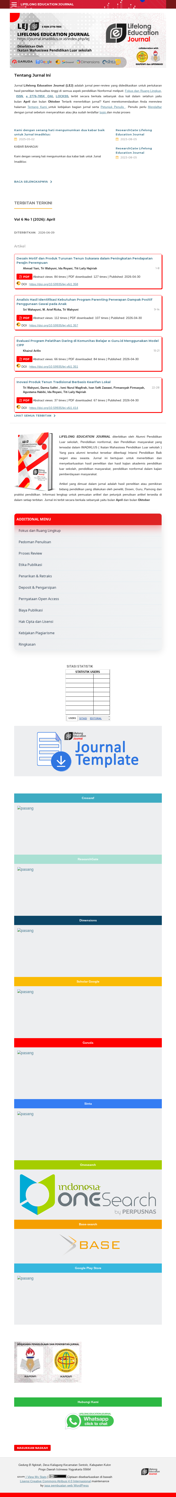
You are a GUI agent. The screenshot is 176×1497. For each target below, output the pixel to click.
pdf (26, 276)
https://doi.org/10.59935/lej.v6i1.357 (53, 325)
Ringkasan (27, 644)
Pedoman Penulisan (35, 542)
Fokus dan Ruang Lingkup (143, 91)
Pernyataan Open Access (39, 598)
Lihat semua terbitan (32, 415)
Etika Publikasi (30, 564)
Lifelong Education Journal (47, 4)
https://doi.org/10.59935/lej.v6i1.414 (53, 408)
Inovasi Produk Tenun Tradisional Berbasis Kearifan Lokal (64, 382)
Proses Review (30, 553)
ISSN (19, 96)
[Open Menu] (14, 4)
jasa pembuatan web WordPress (66, 1485)
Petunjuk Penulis (113, 107)
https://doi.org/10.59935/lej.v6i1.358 (53, 284)
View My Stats (37, 1477)
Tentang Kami (38, 107)
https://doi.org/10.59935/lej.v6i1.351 (53, 366)
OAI (50, 96)
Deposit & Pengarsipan (37, 587)
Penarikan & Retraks (35, 576)
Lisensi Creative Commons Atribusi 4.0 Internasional (55, 1481)
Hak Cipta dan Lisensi (36, 621)
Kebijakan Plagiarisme (37, 633)
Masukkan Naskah (32, 1448)
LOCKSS (62, 96)
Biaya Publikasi (31, 610)
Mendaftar (155, 107)
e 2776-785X (36, 96)
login (103, 112)
